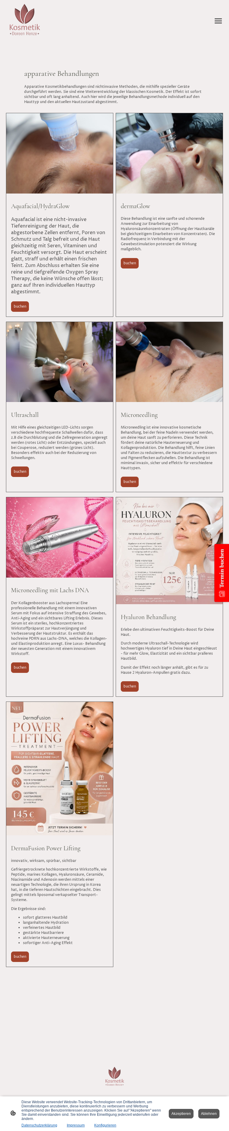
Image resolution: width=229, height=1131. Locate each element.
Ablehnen (209, 1114)
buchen (20, 306)
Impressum (76, 1125)
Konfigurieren (105, 1125)
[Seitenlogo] (24, 20)
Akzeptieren (181, 1114)
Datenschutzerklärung (39, 1125)
